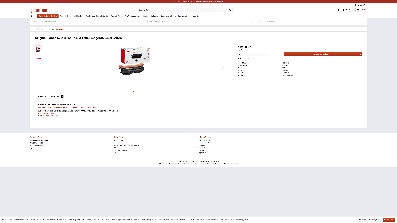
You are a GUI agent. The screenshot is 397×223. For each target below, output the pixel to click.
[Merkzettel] (339, 10)
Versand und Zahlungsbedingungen (126, 145)
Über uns (201, 145)
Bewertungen (56, 96)
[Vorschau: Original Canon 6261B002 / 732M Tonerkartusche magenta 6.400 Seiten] (38, 49)
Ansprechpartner (204, 140)
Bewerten (253, 59)
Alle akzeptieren (375, 220)
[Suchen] (230, 10)
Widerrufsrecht (203, 148)
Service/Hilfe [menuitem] (361, 5)
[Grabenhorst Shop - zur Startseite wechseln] (39, 10)
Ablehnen (362, 220)
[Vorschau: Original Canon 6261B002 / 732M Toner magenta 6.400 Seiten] (38, 58)
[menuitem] (185, 10)
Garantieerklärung (120, 150)
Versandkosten (195, 164)
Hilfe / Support (119, 140)
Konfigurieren (389, 220)
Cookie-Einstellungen (205, 143)
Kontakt (117, 143)
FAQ (115, 153)
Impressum (202, 153)
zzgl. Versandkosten (251, 50)
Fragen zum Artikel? (47, 113)
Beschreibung (41, 96)
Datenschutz (202, 150)
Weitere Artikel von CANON (49, 115)
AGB (115, 148)
